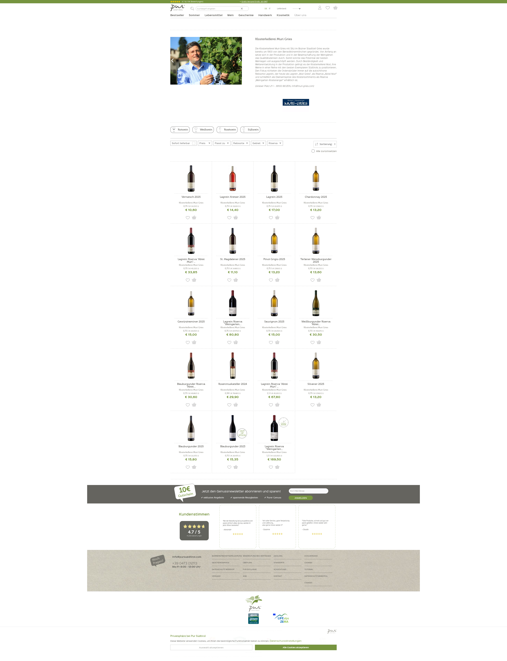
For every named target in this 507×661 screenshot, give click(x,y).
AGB (245, 576)
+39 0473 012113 (184, 563)
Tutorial (308, 569)
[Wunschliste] (328, 8)
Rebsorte (238, 143)
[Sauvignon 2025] (274, 303)
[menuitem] (320, 8)
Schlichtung (280, 569)
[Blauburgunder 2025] (191, 428)
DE (266, 8)
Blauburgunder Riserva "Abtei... (191, 385)
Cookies (308, 562)
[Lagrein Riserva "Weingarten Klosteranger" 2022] (274, 428)
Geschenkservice (220, 562)
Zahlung (278, 556)
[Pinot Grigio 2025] (274, 241)
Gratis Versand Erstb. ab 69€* (254, 1)
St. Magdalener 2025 (232, 259)
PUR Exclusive (250, 569)
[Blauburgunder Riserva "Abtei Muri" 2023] (191, 365)
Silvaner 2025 (316, 384)
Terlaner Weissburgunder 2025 (316, 260)
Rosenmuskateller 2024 (232, 384)
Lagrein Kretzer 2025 (233, 197)
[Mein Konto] (320, 8)
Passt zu (220, 143)
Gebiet (256, 143)
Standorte (279, 562)
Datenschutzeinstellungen (286, 640)
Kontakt (278, 576)
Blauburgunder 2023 (232, 446)
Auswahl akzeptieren (211, 647)
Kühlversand (311, 556)
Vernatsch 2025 (191, 197)
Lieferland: (282, 8)
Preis (202, 143)
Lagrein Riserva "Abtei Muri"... (191, 260)
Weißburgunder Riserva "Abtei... (315, 323)
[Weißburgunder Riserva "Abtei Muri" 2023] (316, 303)
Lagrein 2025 (274, 197)
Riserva (273, 143)
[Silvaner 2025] (316, 365)
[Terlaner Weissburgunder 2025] (316, 241)
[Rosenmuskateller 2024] (233, 365)
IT (270, 8)
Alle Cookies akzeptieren (296, 647)
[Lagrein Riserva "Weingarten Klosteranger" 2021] (233, 303)
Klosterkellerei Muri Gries (191, 203)
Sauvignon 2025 (274, 321)
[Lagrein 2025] (274, 178)
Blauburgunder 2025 (191, 446)
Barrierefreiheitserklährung (227, 556)
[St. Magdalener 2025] (233, 241)
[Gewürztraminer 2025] (191, 303)
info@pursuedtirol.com (186, 556)
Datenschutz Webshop (223, 569)
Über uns (247, 562)
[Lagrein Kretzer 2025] (233, 178)
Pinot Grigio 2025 (274, 259)
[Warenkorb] (336, 8)
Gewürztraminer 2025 (191, 321)
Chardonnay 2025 (316, 197)
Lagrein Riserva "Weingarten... (232, 323)
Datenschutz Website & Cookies (315, 579)
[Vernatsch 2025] (191, 178)
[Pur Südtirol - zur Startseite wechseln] (177, 8)
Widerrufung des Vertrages (257, 556)
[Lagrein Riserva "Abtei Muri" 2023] (191, 241)
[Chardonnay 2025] (316, 178)
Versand (216, 576)
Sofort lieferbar (181, 143)
